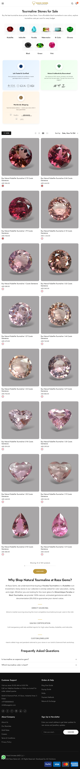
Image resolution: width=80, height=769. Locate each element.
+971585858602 (8, 702)
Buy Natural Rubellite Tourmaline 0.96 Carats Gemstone (17, 443)
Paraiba (34, 38)
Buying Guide (46, 689)
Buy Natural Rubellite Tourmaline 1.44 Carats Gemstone (56, 337)
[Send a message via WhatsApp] (3, 757)
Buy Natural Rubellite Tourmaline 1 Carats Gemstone (20, 284)
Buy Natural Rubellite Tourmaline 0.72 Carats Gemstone (17, 179)
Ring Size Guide (47, 685)
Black (28, 53)
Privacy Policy (6, 742)
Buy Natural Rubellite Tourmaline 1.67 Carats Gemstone (56, 390)
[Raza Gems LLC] (40, 3)
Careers (4, 734)
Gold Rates (5, 730)
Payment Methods (48, 697)
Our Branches (6, 726)
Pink (52, 53)
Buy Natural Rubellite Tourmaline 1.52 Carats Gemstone (17, 495)
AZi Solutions (51, 759)
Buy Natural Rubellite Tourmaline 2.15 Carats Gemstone (56, 232)
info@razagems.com (9, 705)
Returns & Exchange (49, 701)
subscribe (71, 732)
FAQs (43, 693)
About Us (5, 722)
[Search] (72, 3)
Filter (7, 133)
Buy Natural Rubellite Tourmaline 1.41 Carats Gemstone (56, 548)
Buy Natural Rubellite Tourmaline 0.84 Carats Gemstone (56, 179)
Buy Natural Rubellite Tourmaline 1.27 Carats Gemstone (17, 337)
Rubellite (10, 38)
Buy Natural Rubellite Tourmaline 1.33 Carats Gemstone (17, 390)
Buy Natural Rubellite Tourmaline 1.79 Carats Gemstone (17, 232)
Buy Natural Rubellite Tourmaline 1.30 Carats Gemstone (56, 443)
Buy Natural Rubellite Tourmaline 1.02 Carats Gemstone (56, 285)
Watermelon (46, 38)
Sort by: (58, 133)
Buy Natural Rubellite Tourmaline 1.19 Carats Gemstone (56, 495)
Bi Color (58, 38)
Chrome (70, 38)
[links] (10, 29)
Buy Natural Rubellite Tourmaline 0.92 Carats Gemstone (17, 548)
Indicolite (22, 38)
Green (40, 53)
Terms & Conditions (8, 738)
